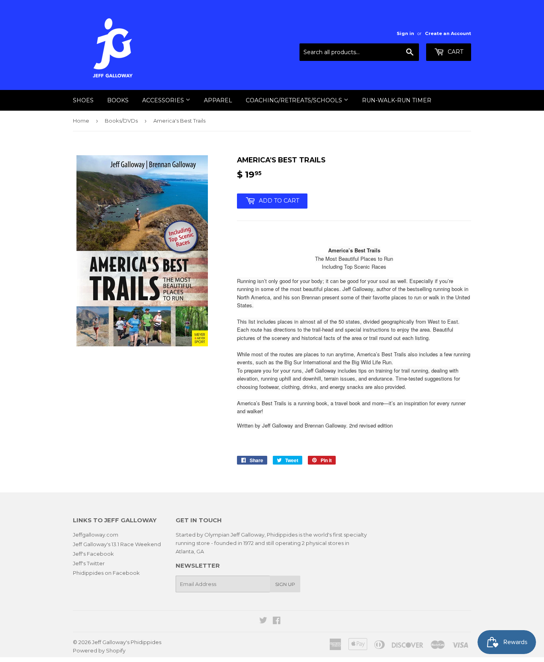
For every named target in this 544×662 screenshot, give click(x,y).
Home (81, 120)
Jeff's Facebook (93, 554)
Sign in (405, 33)
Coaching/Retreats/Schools (295, 100)
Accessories (164, 100)
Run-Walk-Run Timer (396, 100)
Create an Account (448, 33)
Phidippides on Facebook (106, 573)
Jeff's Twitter (89, 563)
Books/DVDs (121, 120)
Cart (454, 51)
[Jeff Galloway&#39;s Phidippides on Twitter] (263, 621)
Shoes (83, 100)
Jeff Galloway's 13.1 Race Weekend (117, 544)
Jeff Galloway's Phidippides (126, 642)
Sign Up (285, 584)
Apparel (218, 100)
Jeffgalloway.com (95, 534)
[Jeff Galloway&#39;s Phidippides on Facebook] (276, 621)
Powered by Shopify (99, 650)
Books (118, 100)
